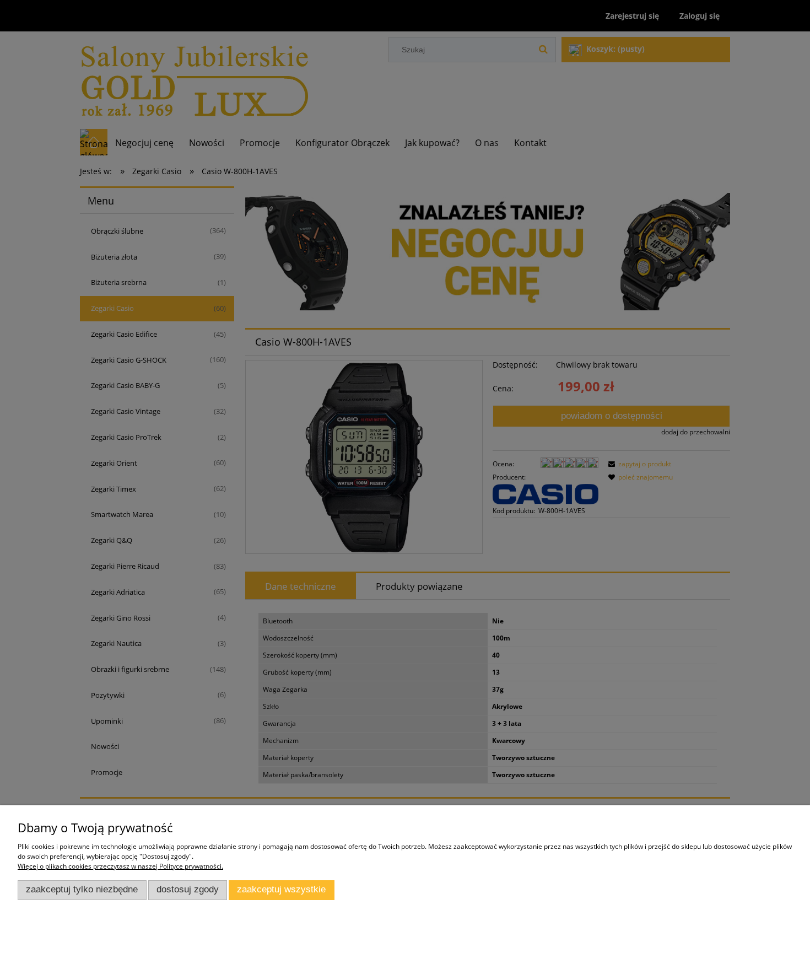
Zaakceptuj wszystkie (281, 889)
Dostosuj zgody (187, 889)
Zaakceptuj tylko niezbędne (82, 889)
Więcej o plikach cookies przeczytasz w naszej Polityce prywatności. (120, 866)
